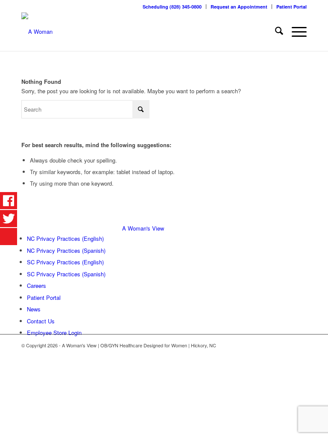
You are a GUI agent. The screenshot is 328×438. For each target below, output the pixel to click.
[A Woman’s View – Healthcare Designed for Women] (37, 31)
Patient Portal (291, 6)
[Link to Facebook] (287, 345)
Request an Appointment (239, 6)
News (34, 309)
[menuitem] (172, 6)
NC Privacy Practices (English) (65, 238)
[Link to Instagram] (300, 345)
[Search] (274, 31)
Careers (36, 285)
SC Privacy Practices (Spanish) (66, 274)
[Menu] (295, 31)
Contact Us (41, 321)
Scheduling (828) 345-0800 (172, 6)
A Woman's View (143, 228)
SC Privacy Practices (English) (65, 262)
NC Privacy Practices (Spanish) (66, 250)
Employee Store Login (54, 332)
